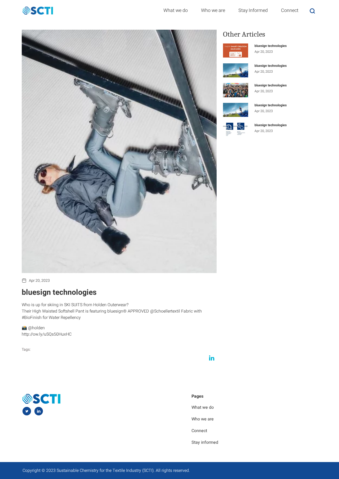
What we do (175, 10)
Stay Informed (253, 10)
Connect (289, 10)
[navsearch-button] (312, 11)
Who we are (213, 10)
